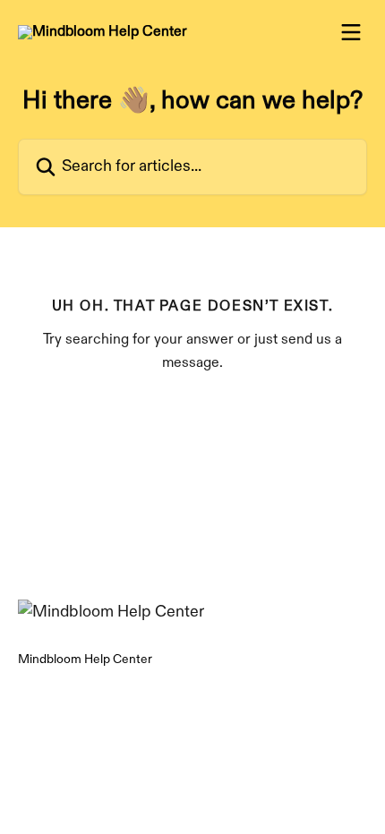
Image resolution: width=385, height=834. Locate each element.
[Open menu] (351, 32)
